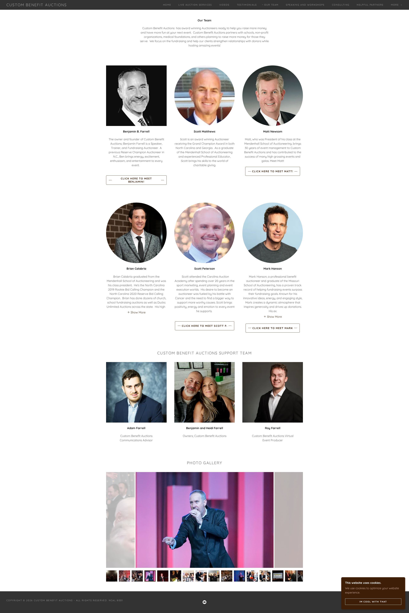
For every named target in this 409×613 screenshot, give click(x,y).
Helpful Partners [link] (370, 4)
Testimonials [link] (247, 4)
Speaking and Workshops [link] (305, 4)
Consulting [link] (340, 4)
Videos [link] (224, 4)
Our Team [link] (271, 4)
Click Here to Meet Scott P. (204, 325)
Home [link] (167, 4)
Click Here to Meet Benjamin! (136, 180)
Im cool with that (373, 601)
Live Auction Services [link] (195, 4)
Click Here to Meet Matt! (272, 171)
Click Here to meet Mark (272, 328)
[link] (36, 5)
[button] (396, 5)
